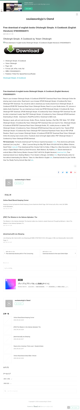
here (54, 142)
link (56, 155)
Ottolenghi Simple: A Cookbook (14, 78)
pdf (56, 149)
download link (61, 152)
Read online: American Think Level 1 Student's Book (28, 346)
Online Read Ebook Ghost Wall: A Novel (25, 355)
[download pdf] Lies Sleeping (13, 234)
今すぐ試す (28, 8)
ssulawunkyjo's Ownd (40, 18)
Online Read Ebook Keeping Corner (16, 200)
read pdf (15, 147)
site (51, 157)
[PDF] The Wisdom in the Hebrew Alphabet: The (20, 217)
